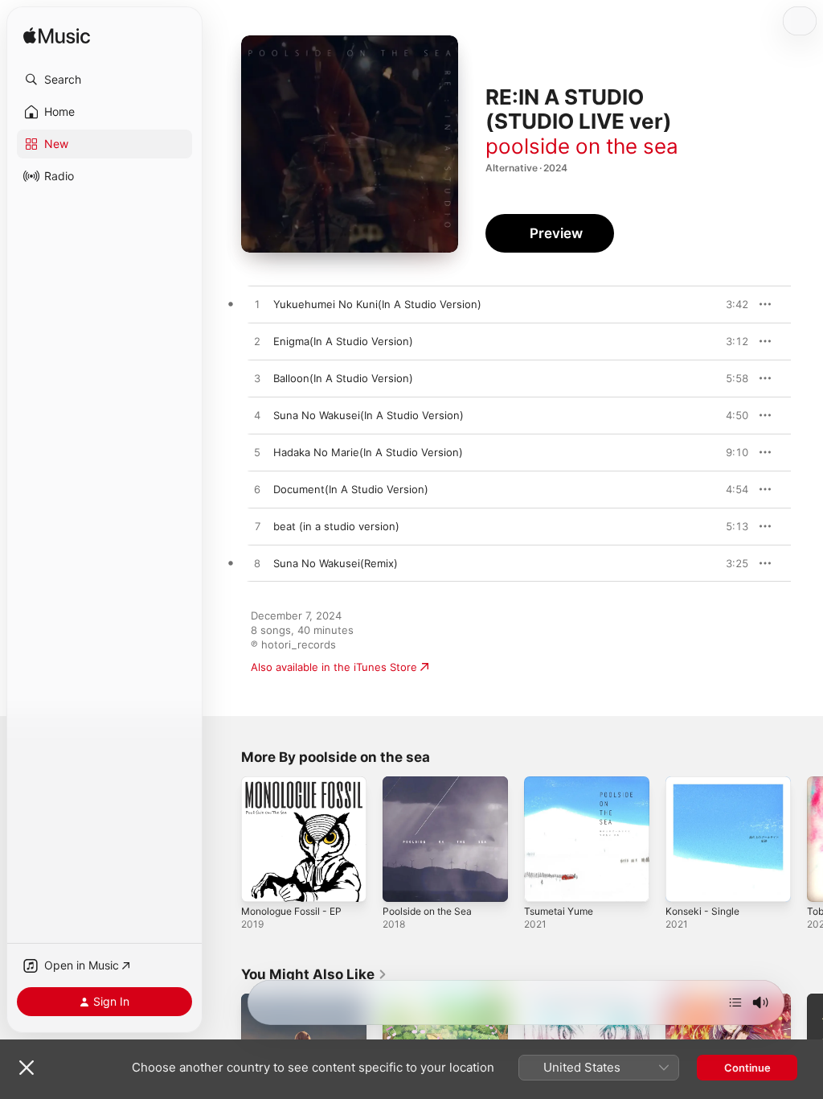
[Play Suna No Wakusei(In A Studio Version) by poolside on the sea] (257, 416)
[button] (104, 79)
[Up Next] (735, 1002)
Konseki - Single (702, 911)
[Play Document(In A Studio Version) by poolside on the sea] (257, 490)
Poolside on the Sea (427, 911)
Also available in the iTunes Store (334, 667)
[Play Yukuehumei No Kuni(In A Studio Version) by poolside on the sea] (257, 305)
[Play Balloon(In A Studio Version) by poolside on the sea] (257, 379)
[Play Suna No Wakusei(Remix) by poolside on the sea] (257, 564)
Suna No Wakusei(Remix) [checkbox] (335, 563)
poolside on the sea (581, 146)
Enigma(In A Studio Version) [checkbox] (343, 341)
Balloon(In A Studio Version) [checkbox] (343, 378)
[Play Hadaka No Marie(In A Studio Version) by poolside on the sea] (257, 453)
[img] (56, 36)
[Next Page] (807, 839)
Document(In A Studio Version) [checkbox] (350, 489)
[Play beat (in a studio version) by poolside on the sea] (257, 527)
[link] (314, 974)
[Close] (26, 1067)
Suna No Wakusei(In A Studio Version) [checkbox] (368, 415)
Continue (747, 1067)
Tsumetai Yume (558, 911)
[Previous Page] (225, 839)
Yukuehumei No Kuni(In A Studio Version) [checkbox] (377, 304)
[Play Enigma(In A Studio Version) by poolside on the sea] (257, 342)
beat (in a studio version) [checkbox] (336, 526)
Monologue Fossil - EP (291, 911)
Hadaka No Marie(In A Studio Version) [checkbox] (368, 452)
